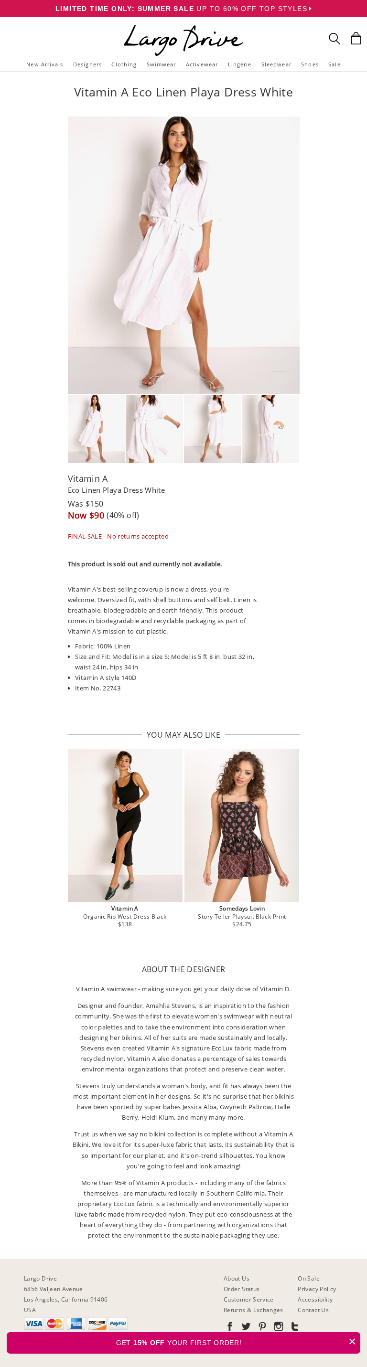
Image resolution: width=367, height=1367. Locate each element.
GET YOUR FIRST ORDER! (236, 1341)
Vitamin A (88, 478)
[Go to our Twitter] (245, 1328)
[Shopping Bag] (356, 38)
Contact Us (313, 1310)
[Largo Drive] (183, 26)
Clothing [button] (124, 64)
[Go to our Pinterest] (261, 1328)
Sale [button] (334, 64)
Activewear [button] (202, 64)
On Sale (309, 1278)
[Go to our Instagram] (278, 1328)
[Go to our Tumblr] (294, 1328)
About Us (236, 1278)
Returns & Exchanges (253, 1310)
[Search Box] (334, 38)
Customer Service (249, 1299)
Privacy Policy (317, 1289)
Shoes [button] (310, 64)
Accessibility (315, 1299)
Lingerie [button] (240, 64)
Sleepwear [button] (276, 64)
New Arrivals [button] (44, 64)
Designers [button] (87, 64)
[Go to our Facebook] (230, 1328)
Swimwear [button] (161, 64)
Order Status (241, 1289)
